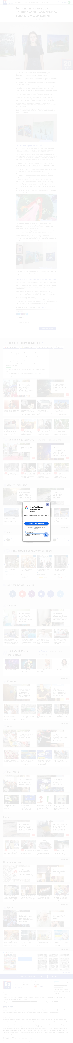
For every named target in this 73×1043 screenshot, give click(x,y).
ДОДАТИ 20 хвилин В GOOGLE (36, 523)
